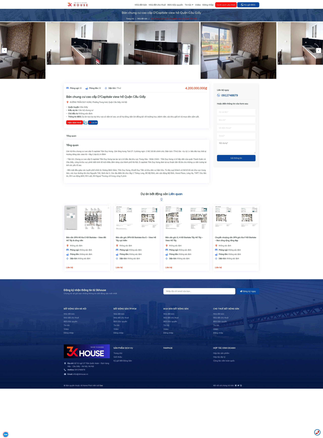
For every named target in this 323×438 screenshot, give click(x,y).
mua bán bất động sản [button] (175, 309)
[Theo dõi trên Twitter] (238, 385)
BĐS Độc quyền (70, 321)
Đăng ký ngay (249, 291)
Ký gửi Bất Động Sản (123, 361)
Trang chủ (118, 353)
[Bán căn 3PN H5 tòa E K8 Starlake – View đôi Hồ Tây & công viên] (87, 220)
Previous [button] (4, 50)
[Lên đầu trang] (6, 427)
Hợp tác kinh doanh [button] (224, 348)
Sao (101, 385)
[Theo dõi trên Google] (241, 385)
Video (66, 329)
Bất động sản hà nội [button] (75, 309)
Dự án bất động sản (161, 194)
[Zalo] (85, 122)
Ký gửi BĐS (249, 4)
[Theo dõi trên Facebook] (236, 385)
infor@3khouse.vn (78, 374)
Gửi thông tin (236, 158)
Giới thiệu (118, 357)
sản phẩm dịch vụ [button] (123, 348)
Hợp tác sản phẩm (221, 353)
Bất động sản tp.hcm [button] (125, 309)
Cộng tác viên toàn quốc (224, 361)
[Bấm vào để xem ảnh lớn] (84, 43)
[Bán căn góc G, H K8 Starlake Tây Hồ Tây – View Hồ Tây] (186, 220)
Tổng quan (71, 136)
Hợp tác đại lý (219, 357)
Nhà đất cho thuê (71, 317)
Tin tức (67, 325)
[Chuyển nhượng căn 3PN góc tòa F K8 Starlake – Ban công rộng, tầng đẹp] (236, 220)
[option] (161, 43)
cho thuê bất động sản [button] (226, 309)
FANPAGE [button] (168, 348)
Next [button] (318, 50)
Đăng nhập (69, 333)
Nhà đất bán (69, 314)
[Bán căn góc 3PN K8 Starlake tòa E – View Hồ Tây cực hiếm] (137, 220)
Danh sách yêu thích (226, 5)
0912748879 (229, 95)
